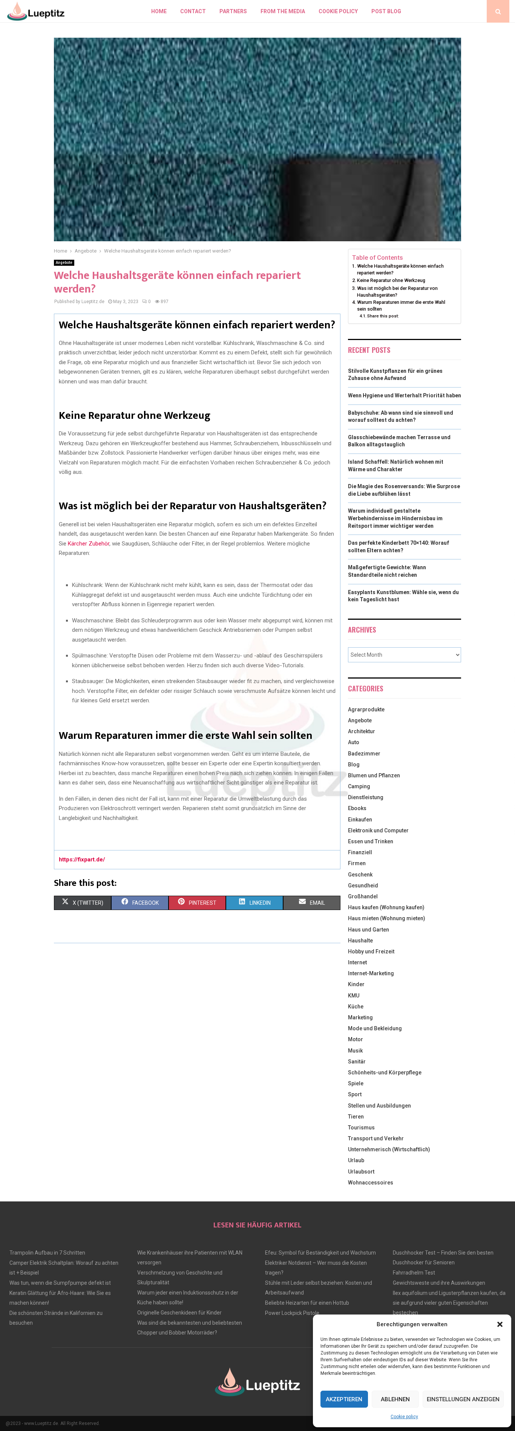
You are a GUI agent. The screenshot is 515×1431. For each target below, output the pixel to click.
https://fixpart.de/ (82, 859)
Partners (233, 11)
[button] (500, 1324)
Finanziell (360, 852)
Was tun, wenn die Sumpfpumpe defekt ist (60, 1283)
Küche (355, 1007)
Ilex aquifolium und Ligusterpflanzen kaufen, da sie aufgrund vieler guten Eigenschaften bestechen (449, 1303)
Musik (355, 1051)
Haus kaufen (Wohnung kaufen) (386, 907)
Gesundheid (363, 886)
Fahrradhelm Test (414, 1273)
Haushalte (360, 941)
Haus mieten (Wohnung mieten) (386, 918)
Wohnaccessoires (370, 1183)
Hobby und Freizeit (371, 951)
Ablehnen (395, 1399)
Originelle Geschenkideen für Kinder (179, 1313)
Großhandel (363, 896)
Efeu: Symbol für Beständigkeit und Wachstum (320, 1253)
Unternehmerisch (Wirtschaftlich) (389, 1149)
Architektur (361, 731)
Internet (357, 962)
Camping (359, 786)
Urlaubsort (361, 1172)
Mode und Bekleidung (375, 1028)
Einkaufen (360, 820)
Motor (355, 1039)
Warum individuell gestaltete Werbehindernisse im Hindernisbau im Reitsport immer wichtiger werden (395, 518)
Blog (354, 764)
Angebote (64, 262)
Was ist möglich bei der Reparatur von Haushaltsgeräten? (397, 291)
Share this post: (383, 316)
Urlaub (356, 1160)
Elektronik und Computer (378, 830)
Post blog (386, 11)
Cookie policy (404, 1416)
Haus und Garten (368, 930)
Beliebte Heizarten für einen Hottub (307, 1303)
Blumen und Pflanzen (374, 775)
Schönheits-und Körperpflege (385, 1072)
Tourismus (361, 1128)
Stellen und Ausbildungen (379, 1106)
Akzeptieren (344, 1399)
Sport (355, 1094)
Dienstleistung (365, 797)
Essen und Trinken (370, 841)
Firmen (357, 863)
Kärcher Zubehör (88, 543)
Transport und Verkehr (376, 1138)
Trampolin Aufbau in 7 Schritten (47, 1253)
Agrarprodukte (366, 709)
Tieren (356, 1117)
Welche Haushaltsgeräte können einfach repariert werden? (400, 269)
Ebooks (357, 808)
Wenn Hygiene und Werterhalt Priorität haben (404, 395)
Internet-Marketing (371, 973)
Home (159, 11)
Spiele (355, 1083)
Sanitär (357, 1062)
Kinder (356, 984)
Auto (353, 742)
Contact (193, 11)
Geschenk (360, 875)
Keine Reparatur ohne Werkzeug (391, 280)
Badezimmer (364, 754)
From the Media (283, 11)
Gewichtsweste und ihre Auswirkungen (439, 1283)
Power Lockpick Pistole (292, 1313)
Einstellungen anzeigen (463, 1399)
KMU (353, 996)
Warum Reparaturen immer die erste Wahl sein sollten (401, 305)
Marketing (360, 1017)
